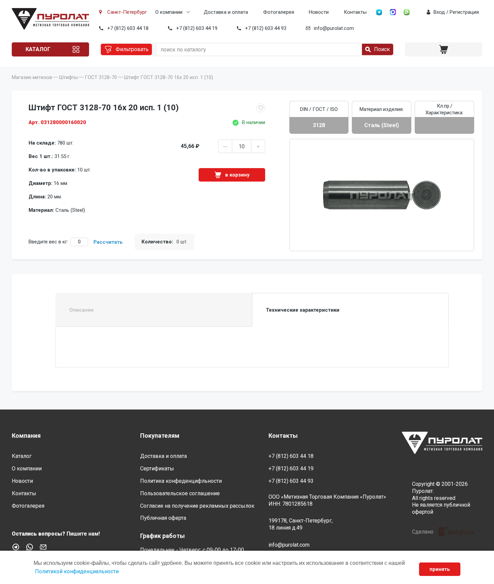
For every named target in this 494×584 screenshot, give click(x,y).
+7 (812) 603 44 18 (128, 28)
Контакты (355, 12)
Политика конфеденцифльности (181, 481)
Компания (26, 435)
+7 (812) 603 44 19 (196, 28)
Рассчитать (108, 242)
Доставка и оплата (226, 12)
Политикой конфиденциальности (77, 571)
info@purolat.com (334, 28)
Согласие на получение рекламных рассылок (197, 506)
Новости (319, 12)
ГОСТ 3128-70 (101, 77)
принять (439, 569)
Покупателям (159, 435)
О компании (168, 12)
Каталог (38, 49)
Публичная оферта (163, 518)
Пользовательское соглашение (180, 493)
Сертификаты (157, 468)
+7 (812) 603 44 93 (265, 28)
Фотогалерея (278, 12)
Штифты (68, 77)
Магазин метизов (32, 77)
